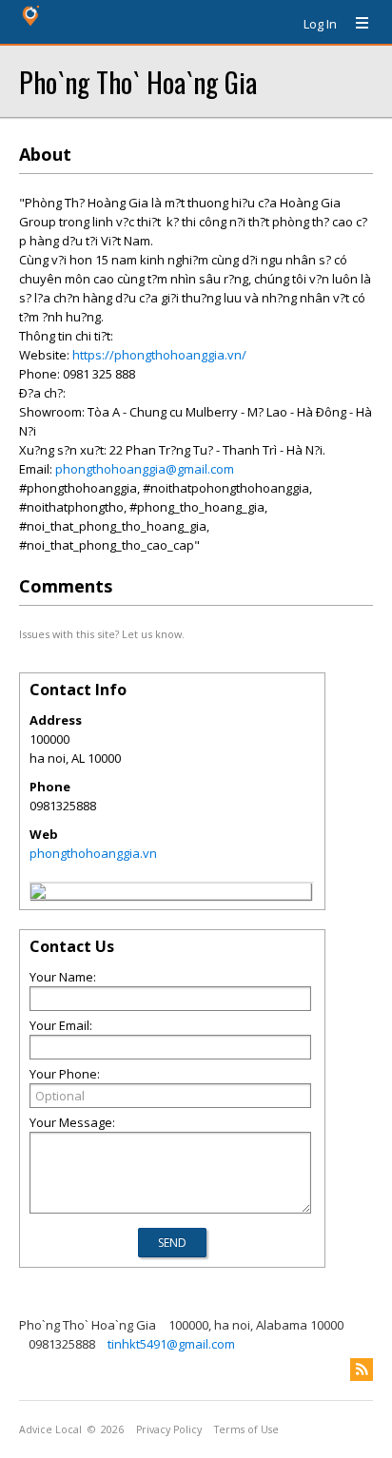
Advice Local (50, 1429)
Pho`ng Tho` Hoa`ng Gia (138, 81)
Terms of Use (246, 1429)
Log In (320, 23)
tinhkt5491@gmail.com (171, 1343)
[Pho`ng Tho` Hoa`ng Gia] (38, 894)
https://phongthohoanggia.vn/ (159, 354)
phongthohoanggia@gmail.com (144, 468)
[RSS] (361, 1369)
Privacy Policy (169, 1429)
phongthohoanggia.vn (93, 853)
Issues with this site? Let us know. (102, 634)
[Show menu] (355, 23)
